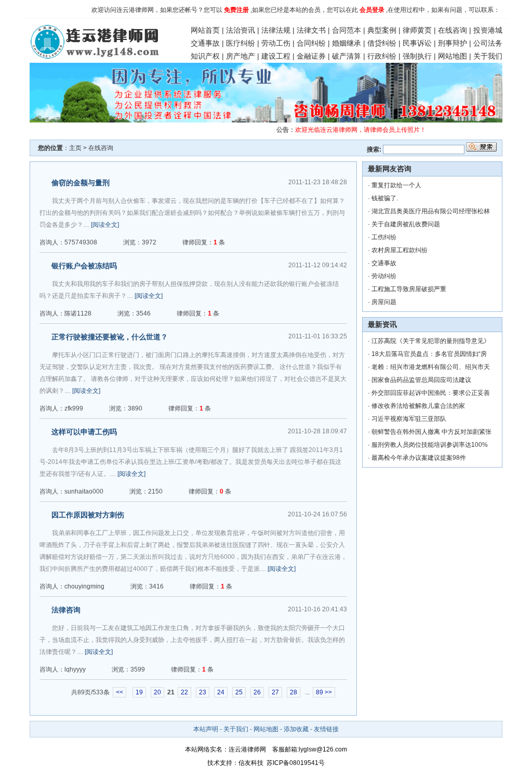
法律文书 (311, 30)
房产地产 (240, 56)
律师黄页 (417, 30)
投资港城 (487, 30)
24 (220, 692)
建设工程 (275, 56)
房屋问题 (383, 302)
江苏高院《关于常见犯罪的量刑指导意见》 (430, 341)
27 (275, 692)
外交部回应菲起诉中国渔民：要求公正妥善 (430, 392)
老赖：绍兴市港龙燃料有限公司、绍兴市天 (430, 367)
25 (239, 692)
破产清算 (346, 56)
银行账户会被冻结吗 (84, 266)
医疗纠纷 (240, 43)
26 (257, 692)
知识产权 (205, 56)
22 (184, 692)
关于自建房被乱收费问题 (405, 224)
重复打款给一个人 (396, 185)
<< (119, 692)
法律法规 (275, 30)
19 (139, 692)
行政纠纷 (381, 56)
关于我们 (487, 56)
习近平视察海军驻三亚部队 (408, 418)
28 (293, 692)
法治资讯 (240, 30)
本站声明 (205, 729)
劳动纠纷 (383, 276)
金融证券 (311, 56)
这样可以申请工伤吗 (84, 432)
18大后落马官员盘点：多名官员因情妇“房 (429, 354)
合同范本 (346, 30)
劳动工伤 (275, 43)
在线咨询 (452, 30)
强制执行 (417, 56)
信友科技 (250, 763)
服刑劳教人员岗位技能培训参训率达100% (429, 444)
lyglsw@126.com (323, 749)
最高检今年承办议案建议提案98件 (418, 457)
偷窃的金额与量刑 (80, 183)
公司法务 (487, 43)
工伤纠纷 (383, 237)
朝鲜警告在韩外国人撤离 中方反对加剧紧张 (431, 431)
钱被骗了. (384, 198)
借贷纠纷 (381, 43)
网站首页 (205, 30)
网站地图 (452, 56)
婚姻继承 (346, 43)
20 (157, 692)
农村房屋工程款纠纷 (399, 250)
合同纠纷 (311, 43)
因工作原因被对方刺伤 (87, 515)
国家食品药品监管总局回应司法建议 (421, 380)
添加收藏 (296, 729)
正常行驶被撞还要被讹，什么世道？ (109, 337)
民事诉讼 (417, 43)
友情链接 (326, 729)
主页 (75, 148)
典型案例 (381, 30)
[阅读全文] (105, 224)
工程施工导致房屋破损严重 (408, 289)
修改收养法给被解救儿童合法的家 (418, 405)
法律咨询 (66, 610)
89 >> (324, 692)
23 (202, 692)
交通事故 (205, 43)
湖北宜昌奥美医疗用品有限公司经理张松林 (430, 211)
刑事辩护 (452, 43)
